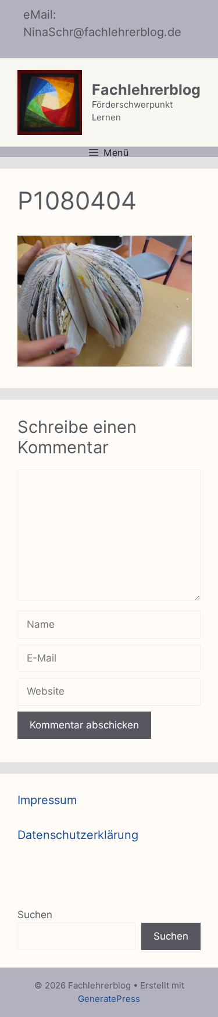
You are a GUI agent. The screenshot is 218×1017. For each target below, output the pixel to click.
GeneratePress (109, 998)
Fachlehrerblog (146, 89)
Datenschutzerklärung (77, 835)
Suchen (34, 914)
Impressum (47, 800)
